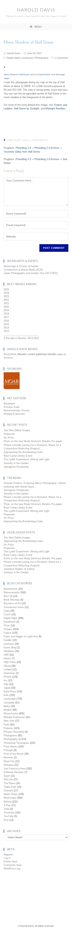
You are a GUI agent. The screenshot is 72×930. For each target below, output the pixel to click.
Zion (6, 820)
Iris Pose (9, 437)
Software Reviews (14, 772)
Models (8, 709)
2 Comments (61, 58)
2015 (6, 324)
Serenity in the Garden (16, 463)
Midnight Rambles (55, 108)
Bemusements (12, 592)
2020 (6, 306)
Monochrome (11, 713)
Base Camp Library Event (18, 455)
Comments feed (12, 865)
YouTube (8, 816)
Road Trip (9, 761)
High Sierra (10, 662)
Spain (7, 775)
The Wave (9, 783)
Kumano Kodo (11, 407)
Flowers (8, 629)
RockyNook (10, 354)
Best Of (8, 596)
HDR (6, 654)
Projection (9, 433)
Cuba (6, 610)
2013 (6, 331)
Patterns (8, 728)
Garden (8, 640)
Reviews (8, 757)
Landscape (27, 58)
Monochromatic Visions (17, 410)
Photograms (10, 735)
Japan (7, 687)
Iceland (8, 669)
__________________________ (21, 334)
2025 (6, 289)
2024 (6, 292)
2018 (6, 313)
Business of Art (12, 603)
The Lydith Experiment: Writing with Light (26, 459)
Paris (6, 724)
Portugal (8, 750)
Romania (8, 764)
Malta (7, 706)
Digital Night (13, 58)
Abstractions (11, 588)
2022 (6, 299)
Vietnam (8, 790)
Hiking (7, 665)
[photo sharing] (4, 66)
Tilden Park (10, 786)
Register (8, 854)
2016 (6, 320)
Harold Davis (36, 12)
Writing (7, 801)
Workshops (10, 797)
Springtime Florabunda (16, 466)
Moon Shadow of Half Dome (16, 74)
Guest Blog (10, 647)
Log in (7, 858)
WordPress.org (12, 868)
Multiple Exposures (14, 413)
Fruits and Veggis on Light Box (21, 636)
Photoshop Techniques (16, 742)
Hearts (7, 658)
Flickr (7, 625)
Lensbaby (9, 702)
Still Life (8, 779)
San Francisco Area (15, 768)
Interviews (9, 673)
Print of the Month (14, 753)
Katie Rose (10, 691)
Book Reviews (12, 599)
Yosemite (9, 812)
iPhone (7, 676)
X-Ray (7, 805)
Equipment (10, 621)
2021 (6, 303)
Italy (6, 684)
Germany (9, 643)
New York (9, 720)
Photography (41, 58)
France (7, 632)
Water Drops (10, 794)
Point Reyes (10, 746)
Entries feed (10, 861)
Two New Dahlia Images (17, 430)
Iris (5, 680)
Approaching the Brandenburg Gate (23, 452)
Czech (7, 614)
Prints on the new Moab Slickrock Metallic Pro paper (33, 441)
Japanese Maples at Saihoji (19, 568)
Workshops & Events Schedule (21, 266)
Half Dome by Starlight (26, 108)
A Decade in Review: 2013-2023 (21, 338)
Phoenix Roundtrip (14, 731)
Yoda (6, 808)
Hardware (9, 651)
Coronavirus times (14, 607)
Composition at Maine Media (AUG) (23, 269)
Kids (6, 695)
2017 (6, 317)
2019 (6, 310)
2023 (6, 296)
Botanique (9, 403)
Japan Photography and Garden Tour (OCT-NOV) (31, 273)
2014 (6, 327)
